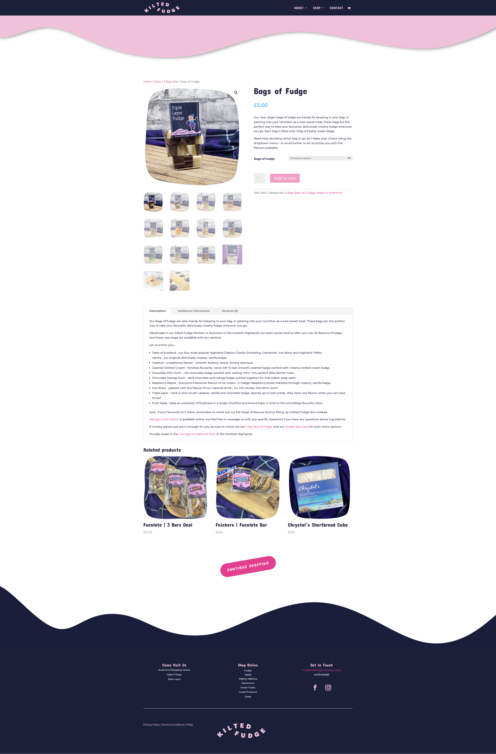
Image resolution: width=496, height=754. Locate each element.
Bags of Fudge (264, 159)
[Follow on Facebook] (315, 687)
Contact (336, 8)
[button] (235, 92)
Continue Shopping (248, 566)
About (299, 8)
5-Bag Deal (171, 81)
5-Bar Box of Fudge (259, 426)
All (303, 192)
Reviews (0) (230, 311)
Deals (157, 81)
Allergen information (164, 419)
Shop (317, 8)
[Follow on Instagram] (328, 687)
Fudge (310, 192)
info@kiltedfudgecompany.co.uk (321, 670)
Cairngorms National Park (197, 434)
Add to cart (285, 178)
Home (147, 81)
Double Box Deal (297, 426)
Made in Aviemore (329, 192)
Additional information (194, 311)
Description (157, 311)
